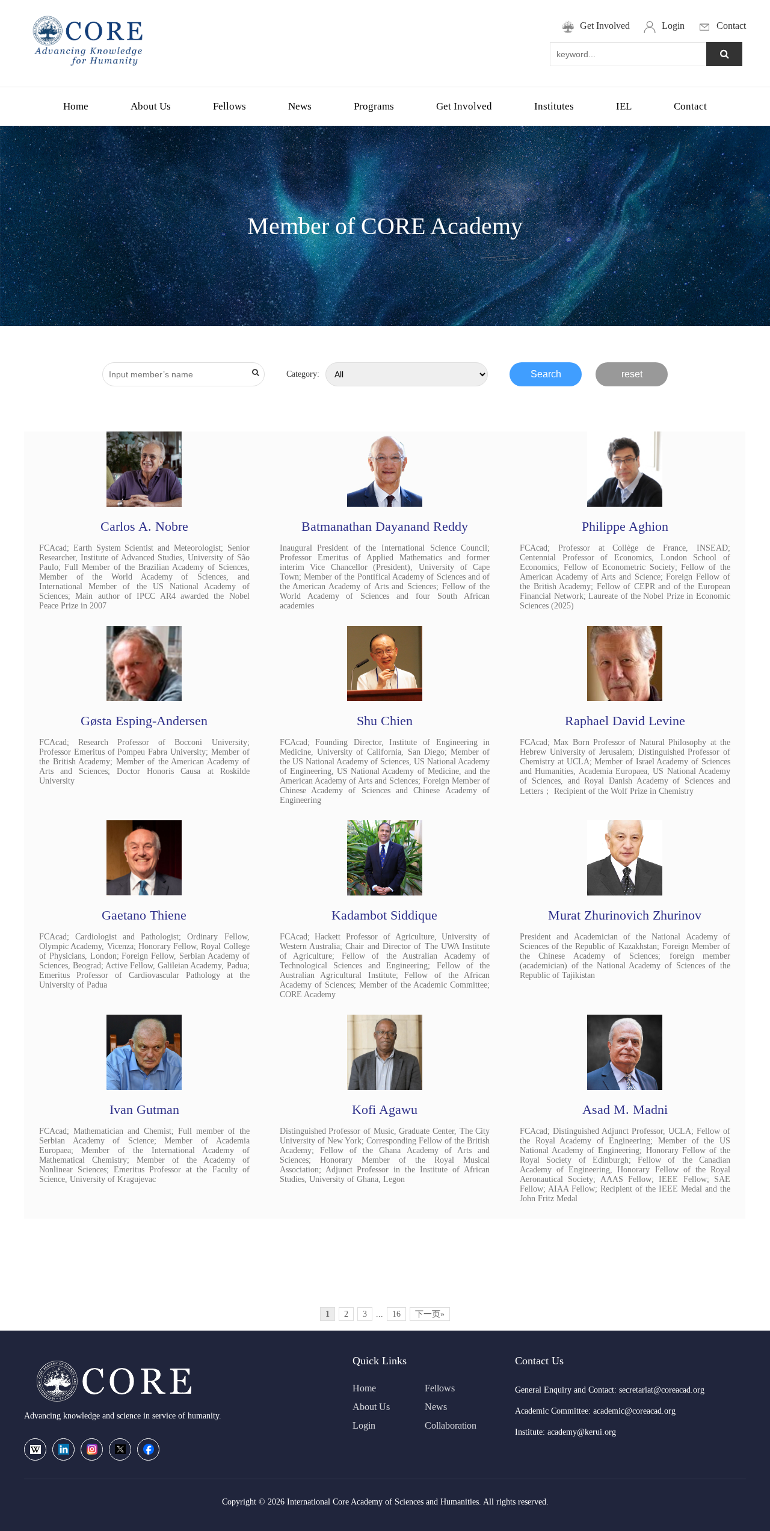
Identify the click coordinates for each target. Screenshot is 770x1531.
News (300, 106)
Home (75, 106)
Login (364, 1425)
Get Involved (464, 106)
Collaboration (450, 1425)
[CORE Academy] (89, 70)
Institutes (554, 106)
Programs (374, 106)
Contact (690, 106)
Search (546, 374)
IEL (624, 106)
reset (631, 374)
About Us (151, 106)
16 (396, 1314)
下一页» (430, 1314)
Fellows (229, 106)
